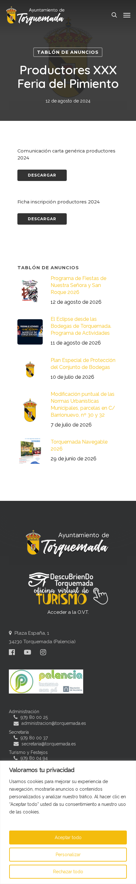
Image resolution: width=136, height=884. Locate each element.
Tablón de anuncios (68, 52)
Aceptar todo (68, 837)
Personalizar (68, 854)
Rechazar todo (68, 871)
